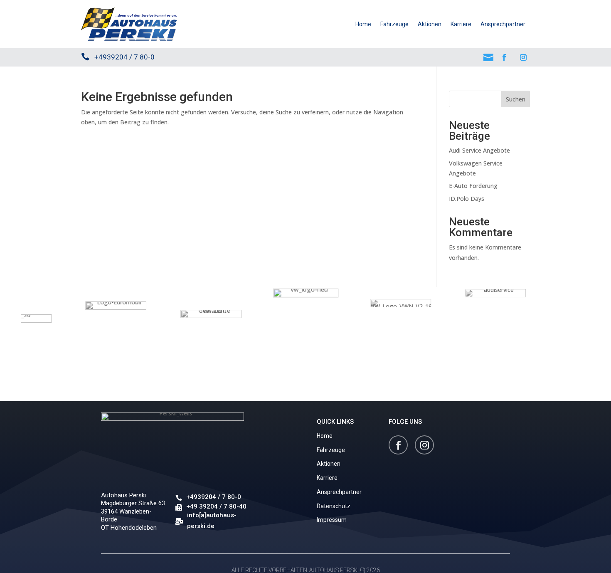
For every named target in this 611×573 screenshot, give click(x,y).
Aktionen (429, 24)
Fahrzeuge (394, 24)
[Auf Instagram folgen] (523, 57)
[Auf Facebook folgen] (504, 57)
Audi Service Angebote (479, 150)
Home (363, 24)
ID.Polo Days (466, 199)
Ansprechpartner (502, 24)
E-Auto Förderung (473, 186)
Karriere (461, 24)
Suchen (515, 99)
